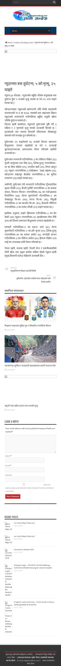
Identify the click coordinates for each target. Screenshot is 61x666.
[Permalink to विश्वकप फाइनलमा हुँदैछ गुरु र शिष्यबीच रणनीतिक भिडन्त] (30, 322)
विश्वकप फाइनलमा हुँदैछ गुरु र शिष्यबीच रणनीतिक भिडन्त (28, 326)
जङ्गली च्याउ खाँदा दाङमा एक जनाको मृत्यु (21, 406)
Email (7, 465)
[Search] (54, 2)
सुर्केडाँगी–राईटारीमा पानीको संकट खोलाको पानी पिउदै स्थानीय (33, 279)
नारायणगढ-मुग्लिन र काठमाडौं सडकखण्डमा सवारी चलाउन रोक (30, 366)
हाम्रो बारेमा (16, 654)
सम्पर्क (30, 654)
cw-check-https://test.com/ (24, 523)
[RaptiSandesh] (30, 18)
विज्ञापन (23, 654)
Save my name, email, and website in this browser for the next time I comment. (29, 488)
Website (8, 475)
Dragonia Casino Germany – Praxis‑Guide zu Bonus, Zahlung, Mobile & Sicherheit (34, 603)
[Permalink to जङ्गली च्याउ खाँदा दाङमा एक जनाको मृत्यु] (30, 377)
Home (10, 42)
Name (7, 456)
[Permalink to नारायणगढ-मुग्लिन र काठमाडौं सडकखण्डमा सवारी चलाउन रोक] (30, 362)
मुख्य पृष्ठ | (9, 654)
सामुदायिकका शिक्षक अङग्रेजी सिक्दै (23, 269)
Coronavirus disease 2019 (24, 549)
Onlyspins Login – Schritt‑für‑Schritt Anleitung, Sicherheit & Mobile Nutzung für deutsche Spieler (33, 566)
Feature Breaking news (23, 42)
